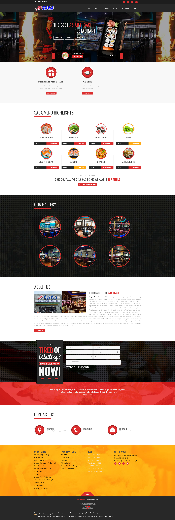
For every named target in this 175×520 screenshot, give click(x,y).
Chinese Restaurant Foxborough (45, 463)
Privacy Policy (65, 463)
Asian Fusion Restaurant (42, 466)
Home (88, 8)
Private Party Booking (41, 455)
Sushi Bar (37, 474)
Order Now (58, 38)
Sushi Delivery (38, 485)
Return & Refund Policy (69, 466)
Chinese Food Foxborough (43, 477)
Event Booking (39, 460)
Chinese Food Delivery (41, 488)
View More (39, 330)
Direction (64, 460)
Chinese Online (39, 483)
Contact (136, 8)
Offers (115, 8)
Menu (96, 8)
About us (64, 455)
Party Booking (125, 8)
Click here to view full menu (87, 184)
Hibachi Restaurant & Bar (42, 469)
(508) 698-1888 (42, 2)
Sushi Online (38, 471)
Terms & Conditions (67, 469)
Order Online (105, 8)
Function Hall (38, 457)
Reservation (80, 38)
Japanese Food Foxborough (43, 480)
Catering (69, 38)
